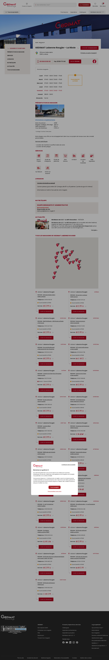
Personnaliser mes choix (54, 491)
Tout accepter (54, 487)
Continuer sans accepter (68, 464)
